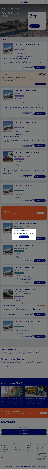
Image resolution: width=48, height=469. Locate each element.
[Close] (34, 230)
